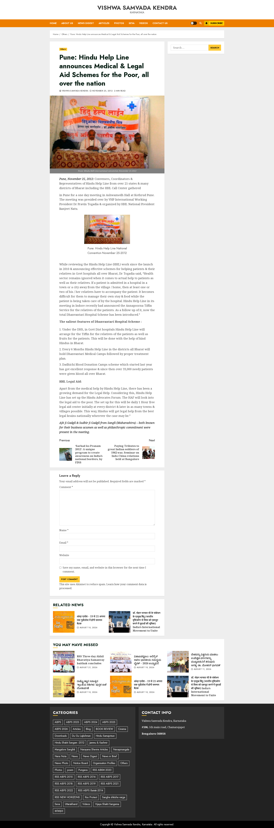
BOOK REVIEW (104, 729)
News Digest (86, 23)
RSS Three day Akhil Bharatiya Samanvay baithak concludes (64, 662)
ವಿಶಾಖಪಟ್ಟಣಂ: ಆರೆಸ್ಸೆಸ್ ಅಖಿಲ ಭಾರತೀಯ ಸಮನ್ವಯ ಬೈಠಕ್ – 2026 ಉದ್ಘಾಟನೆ (121, 662)
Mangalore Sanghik (65, 749)
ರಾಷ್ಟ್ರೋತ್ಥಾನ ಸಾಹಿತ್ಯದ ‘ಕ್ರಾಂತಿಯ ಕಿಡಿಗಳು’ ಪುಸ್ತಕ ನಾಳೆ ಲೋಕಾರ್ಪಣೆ (64, 686)
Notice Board (80, 763)
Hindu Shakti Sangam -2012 (69, 742)
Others (63, 49)
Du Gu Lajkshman (81, 736)
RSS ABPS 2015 (64, 777)
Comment (66, 487)
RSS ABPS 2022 (64, 790)
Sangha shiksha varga (113, 797)
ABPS (58, 722)
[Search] (200, 23)
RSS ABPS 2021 (110, 783)
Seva (131, 23)
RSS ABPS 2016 (87, 777)
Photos (119, 23)
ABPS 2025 (108, 722)
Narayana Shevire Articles (94, 749)
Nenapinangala (121, 749)
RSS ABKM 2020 (102, 770)
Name (63, 530)
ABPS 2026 (61, 729)
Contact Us (160, 23)
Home (53, 23)
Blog (88, 729)
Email (63, 542)
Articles (104, 23)
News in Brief (109, 756)
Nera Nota (60, 756)
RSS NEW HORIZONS (67, 797)
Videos (143, 23)
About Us (67, 23)
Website (64, 555)
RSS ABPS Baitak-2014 (90, 790)
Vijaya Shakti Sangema (107, 804)
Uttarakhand (71, 804)
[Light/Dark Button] (194, 23)
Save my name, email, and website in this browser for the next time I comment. (104, 569)
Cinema (122, 729)
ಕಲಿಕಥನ (59, 811)
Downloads (61, 736)
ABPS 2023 (72, 722)
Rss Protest (91, 797)
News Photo (61, 763)
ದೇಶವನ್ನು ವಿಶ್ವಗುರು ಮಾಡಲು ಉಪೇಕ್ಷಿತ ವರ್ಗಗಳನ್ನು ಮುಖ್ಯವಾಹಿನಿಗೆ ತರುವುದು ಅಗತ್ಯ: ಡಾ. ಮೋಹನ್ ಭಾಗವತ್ (178, 662)
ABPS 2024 (90, 722)
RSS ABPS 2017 (109, 777)
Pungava (83, 770)
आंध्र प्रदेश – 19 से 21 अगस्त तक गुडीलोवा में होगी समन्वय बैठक (64, 622)
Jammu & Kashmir (98, 742)
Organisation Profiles (104, 763)
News (75, 756)
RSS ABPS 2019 (87, 783)
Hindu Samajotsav (105, 736)
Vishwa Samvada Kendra (137, 7)
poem (70, 770)
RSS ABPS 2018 (64, 783)
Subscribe (216, 23)
